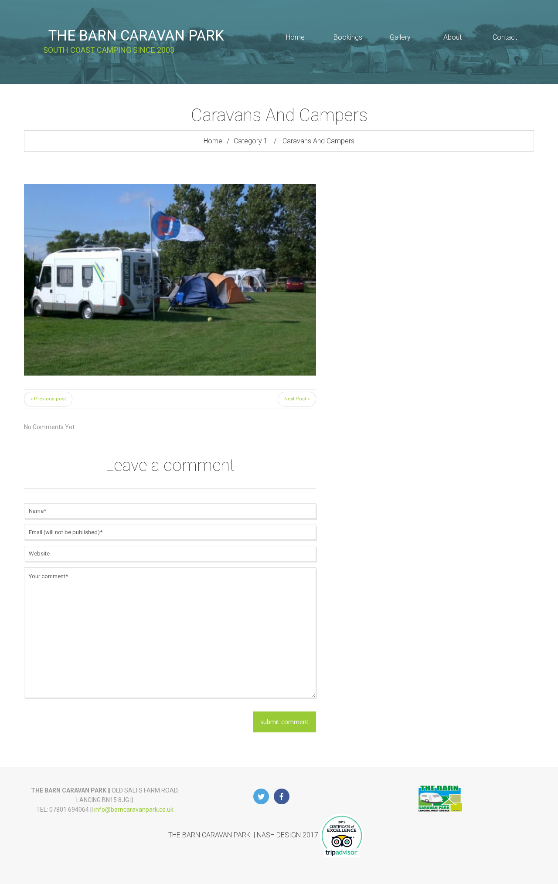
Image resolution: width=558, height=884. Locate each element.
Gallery (400, 37)
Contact (505, 37)
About (452, 37)
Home (295, 37)
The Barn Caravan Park (136, 35)
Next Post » (297, 399)
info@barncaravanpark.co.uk (134, 809)
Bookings (347, 37)
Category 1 (251, 141)
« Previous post (48, 399)
